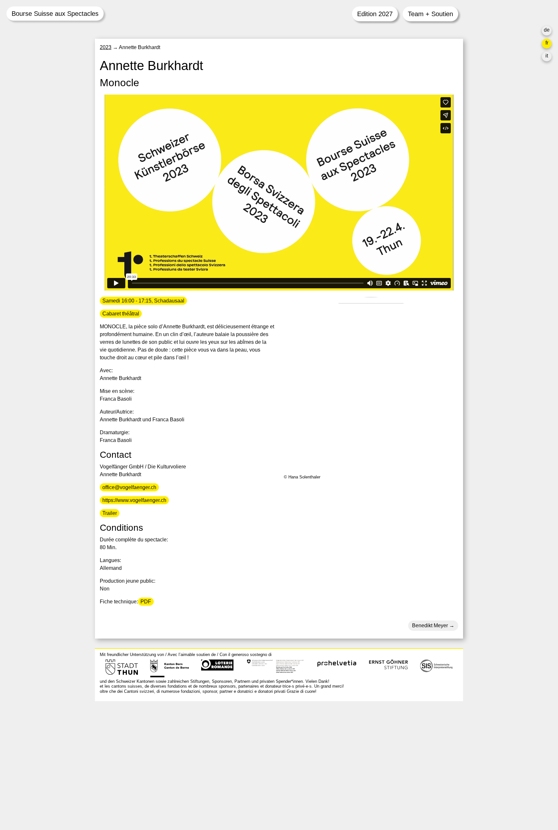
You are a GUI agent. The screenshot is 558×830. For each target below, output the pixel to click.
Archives (355, 747)
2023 (105, 47)
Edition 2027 (375, 13)
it (546, 55)
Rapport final (360, 770)
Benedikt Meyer (430, 625)
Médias (353, 762)
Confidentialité (361, 778)
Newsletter (357, 791)
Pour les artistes (363, 754)
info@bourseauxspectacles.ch (135, 735)
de (547, 30)
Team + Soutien (430, 13)
